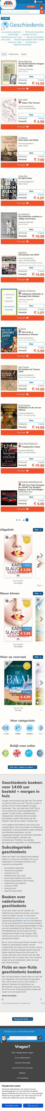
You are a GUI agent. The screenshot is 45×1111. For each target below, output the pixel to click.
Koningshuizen (31, 42)
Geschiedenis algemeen (11, 32)
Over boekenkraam (22, 1058)
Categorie (30, 6)
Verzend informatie (22, 1063)
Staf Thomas (23, 367)
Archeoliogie (13, 34)
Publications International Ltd (30, 482)
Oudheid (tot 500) (29, 34)
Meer (31, 77)
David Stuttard (24, 405)
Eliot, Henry (23, 100)
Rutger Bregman (25, 61)
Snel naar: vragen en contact (21, 767)
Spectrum (22, 252)
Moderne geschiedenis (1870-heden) (29, 40)
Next (41, 560)
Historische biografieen (34, 32)
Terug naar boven (21, 1019)
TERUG (6, 18)
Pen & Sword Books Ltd (28, 444)
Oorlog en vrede (14, 42)
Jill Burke (22, 329)
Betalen (22, 1073)
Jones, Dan (22, 176)
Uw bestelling (22, 1078)
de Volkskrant (24, 214)
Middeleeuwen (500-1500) (12, 37)
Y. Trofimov (22, 138)
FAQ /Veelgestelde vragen (22, 1053)
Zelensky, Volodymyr (27, 291)
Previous (2, 560)
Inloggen (40, 2)
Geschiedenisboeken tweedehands (16, 1003)
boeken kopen (24, 918)
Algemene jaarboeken (23, 45)
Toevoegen (21, 88)
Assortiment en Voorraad (22, 1068)
